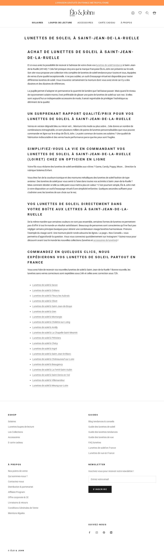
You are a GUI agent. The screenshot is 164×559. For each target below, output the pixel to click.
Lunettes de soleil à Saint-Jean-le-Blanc (51, 354)
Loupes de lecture (60, 22)
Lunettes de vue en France (101, 453)
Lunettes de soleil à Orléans (45, 290)
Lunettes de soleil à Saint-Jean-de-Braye (52, 306)
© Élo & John (16, 551)
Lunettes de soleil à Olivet (44, 301)
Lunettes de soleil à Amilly (45, 327)
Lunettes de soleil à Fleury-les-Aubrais (51, 295)
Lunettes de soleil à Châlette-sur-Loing (51, 322)
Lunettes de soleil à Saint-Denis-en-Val (51, 375)
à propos (126, 22)
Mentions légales (16, 513)
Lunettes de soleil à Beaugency (47, 364)
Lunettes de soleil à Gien (44, 311)
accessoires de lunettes (104, 240)
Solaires (37, 22)
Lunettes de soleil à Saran (45, 285)
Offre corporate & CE (18, 497)
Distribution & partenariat (20, 487)
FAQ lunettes (94, 442)
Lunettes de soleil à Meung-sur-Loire (50, 385)
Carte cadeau (106, 22)
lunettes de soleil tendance (109, 65)
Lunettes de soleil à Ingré (44, 348)
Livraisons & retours (18, 502)
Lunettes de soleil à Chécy (45, 343)
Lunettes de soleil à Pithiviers (46, 338)
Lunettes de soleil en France (102, 448)
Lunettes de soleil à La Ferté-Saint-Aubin (52, 369)
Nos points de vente (18, 471)
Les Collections (15, 432)
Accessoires (85, 22)
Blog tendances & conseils (101, 421)
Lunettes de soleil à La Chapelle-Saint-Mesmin (55, 332)
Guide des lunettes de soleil (101, 426)
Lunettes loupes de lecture (21, 426)
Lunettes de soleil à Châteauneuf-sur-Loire (53, 359)
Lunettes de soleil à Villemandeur (48, 380)
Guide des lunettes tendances (103, 432)
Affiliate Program (16, 492)
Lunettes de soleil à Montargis (47, 317)
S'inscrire (100, 489)
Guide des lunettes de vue (101, 437)
